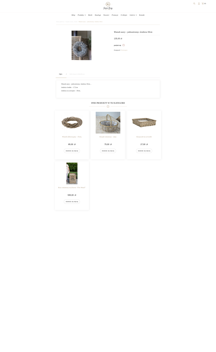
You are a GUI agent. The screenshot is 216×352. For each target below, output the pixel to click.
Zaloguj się (199, 3)
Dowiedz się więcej (72, 151)
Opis (60, 74)
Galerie (132, 15)
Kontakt (142, 15)
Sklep (73, 15)
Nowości (106, 15)
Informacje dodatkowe (77, 74)
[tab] (61, 74)
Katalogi (98, 15)
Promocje (115, 15)
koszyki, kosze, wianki (71, 21)
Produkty (81, 15)
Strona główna (60, 21)
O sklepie (124, 15)
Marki (90, 15)
